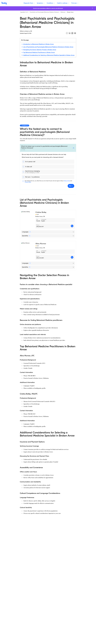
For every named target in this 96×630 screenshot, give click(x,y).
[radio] (48, 162)
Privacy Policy (28, 182)
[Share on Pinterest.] (72, 33)
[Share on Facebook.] (67, 33)
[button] (48, 148)
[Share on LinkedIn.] (70, 33)
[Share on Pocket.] (75, 33)
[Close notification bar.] (92, 8)
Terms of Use (67, 180)
